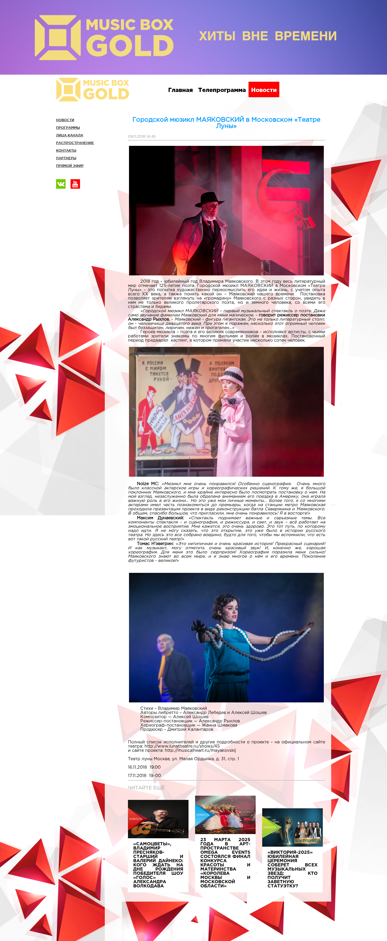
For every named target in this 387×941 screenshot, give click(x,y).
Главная (180, 89)
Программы (68, 127)
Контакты (66, 150)
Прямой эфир (70, 165)
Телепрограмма (222, 89)
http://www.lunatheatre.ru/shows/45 (182, 746)
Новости (264, 89)
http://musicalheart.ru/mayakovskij (200, 751)
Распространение (75, 143)
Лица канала (69, 135)
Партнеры (66, 158)
